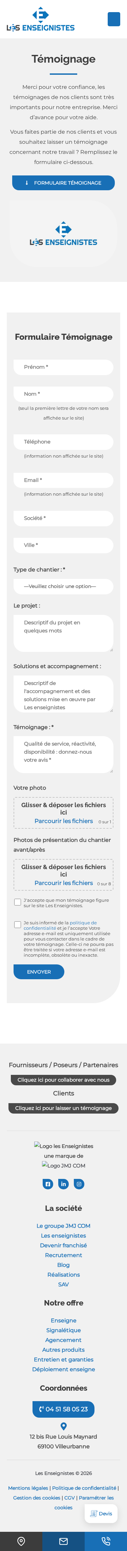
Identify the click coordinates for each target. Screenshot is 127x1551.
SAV (63, 1284)
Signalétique (63, 1330)
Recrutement (63, 1255)
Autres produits (63, 1350)
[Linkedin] (63, 1184)
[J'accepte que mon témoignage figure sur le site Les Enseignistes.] (18, 902)
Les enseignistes (63, 1235)
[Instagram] (79, 1184)
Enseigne (64, 1320)
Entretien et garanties (63, 1359)
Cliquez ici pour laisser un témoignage (63, 1108)
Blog (63, 1265)
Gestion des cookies (36, 1497)
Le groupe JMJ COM (63, 1226)
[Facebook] (48, 1184)
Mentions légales (28, 1488)
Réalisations (63, 1275)
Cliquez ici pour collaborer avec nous (63, 1080)
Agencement (63, 1340)
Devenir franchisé (63, 1245)
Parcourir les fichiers (64, 821)
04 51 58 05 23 (66, 1409)
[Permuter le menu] (114, 19)
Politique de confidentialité (84, 1488)
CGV (69, 1497)
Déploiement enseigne (63, 1369)
